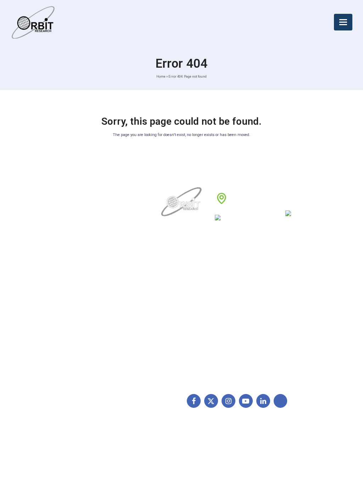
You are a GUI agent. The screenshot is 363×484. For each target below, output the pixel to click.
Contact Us (175, 333)
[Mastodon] (280, 401)
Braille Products (293, 278)
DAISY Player (290, 289)
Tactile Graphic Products (303, 311)
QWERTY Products (296, 300)
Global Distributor (235, 278)
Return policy (231, 289)
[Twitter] (211, 401)
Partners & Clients (182, 344)
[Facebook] (194, 401)
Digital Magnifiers (294, 372)
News (168, 300)
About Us (173, 278)
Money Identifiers (294, 333)
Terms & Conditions (238, 300)
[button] (343, 22)
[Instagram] (228, 401)
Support (171, 289)
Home (161, 76)
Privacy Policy (231, 311)
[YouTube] (246, 401)
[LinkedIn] (263, 401)
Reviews (171, 311)
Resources (174, 322)
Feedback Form (233, 333)
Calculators (288, 322)
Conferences (230, 322)
